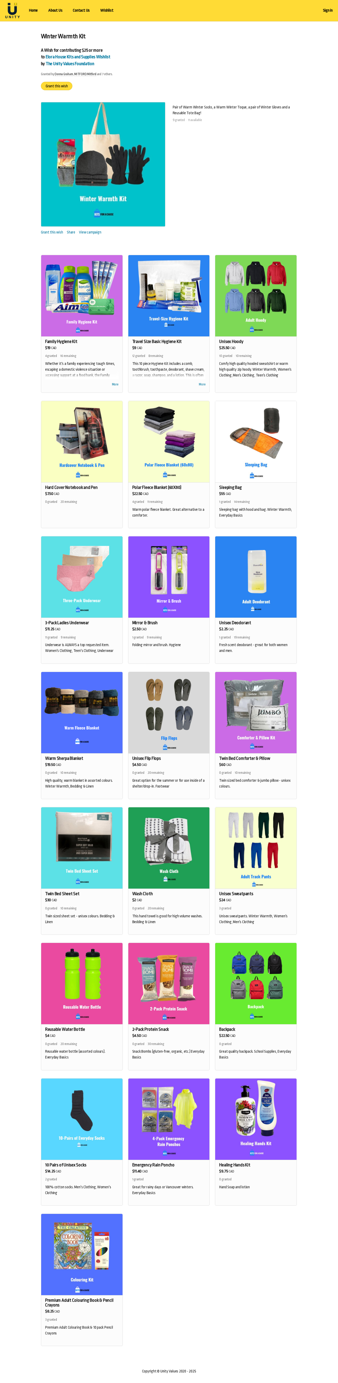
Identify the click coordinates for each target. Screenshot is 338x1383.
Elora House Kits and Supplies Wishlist (78, 56)
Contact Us (81, 10)
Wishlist (106, 10)
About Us (55, 10)
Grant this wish (57, 86)
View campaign (90, 232)
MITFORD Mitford (85, 74)
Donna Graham (64, 74)
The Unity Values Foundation (70, 63)
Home (33, 10)
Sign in (328, 10)
